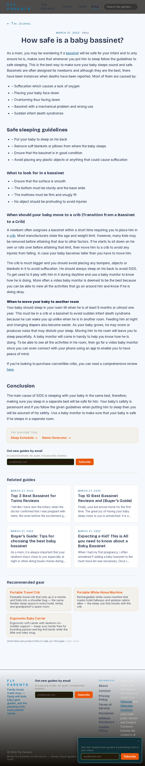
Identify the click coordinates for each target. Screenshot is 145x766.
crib (12, 236)
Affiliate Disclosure (106, 720)
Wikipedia (126, 701)
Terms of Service (105, 706)
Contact (105, 691)
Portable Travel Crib (25, 592)
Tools (82, 6)
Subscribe (85, 462)
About (103, 686)
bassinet (72, 53)
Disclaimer (106, 713)
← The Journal (19, 23)
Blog (95, 6)
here (10, 369)
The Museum (48, 6)
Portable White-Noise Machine (100, 592)
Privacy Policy (104, 697)
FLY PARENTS (19, 7)
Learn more (72, 641)
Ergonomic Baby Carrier (28, 618)
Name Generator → (56, 438)
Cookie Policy (104, 728)
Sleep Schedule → (24, 438)
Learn (68, 6)
